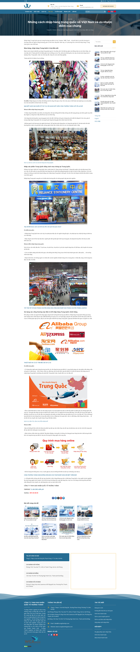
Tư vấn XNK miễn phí (37, 489)
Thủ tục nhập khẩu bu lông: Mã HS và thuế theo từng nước (108, 96)
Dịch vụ (44, 11)
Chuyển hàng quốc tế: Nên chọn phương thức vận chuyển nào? (108, 103)
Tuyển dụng (58, 11)
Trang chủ (28, 11)
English (97, 118)
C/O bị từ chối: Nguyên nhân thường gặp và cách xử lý (107, 64)
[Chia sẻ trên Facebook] (53, 498)
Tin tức (50, 11)
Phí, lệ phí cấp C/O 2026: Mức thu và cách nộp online (107, 89)
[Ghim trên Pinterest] (61, 498)
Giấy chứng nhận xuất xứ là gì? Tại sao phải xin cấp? (108, 52)
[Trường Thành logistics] (31, 6)
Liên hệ (74, 11)
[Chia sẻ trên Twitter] (55, 498)
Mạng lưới (67, 11)
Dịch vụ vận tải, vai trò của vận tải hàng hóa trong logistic (38, 162)
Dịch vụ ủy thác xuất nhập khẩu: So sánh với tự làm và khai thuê (107, 84)
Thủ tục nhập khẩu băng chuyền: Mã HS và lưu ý (106, 71)
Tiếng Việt (97, 116)
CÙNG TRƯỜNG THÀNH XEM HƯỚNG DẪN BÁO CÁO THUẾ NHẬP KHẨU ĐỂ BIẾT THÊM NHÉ (50, 475)
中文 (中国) (97, 121)
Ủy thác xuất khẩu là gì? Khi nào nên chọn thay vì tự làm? (107, 77)
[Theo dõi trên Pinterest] (54, 635)
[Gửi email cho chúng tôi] (26, 1)
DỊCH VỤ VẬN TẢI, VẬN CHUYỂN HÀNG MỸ (36, 421)
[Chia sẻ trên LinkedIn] (63, 498)
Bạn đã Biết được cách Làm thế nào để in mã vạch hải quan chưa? (42, 226)
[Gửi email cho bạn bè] (58, 498)
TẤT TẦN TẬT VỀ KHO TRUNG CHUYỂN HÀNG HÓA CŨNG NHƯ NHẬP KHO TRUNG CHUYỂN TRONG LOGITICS (55, 308)
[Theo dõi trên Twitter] (51, 635)
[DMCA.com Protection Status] (27, 646)
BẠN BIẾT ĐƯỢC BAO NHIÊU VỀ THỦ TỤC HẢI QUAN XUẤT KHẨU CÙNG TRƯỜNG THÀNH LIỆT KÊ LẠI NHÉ (53, 106)
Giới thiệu (37, 11)
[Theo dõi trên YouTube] (57, 635)
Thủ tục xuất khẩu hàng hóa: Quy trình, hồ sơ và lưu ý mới (107, 58)
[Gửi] (105, 11)
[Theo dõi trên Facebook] (24, 1)
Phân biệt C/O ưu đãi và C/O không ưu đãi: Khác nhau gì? (107, 108)
